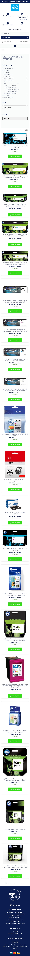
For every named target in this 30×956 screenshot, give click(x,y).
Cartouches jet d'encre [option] (12, 84)
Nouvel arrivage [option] (9, 97)
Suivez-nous (16, 905)
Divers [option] (7, 82)
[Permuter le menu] (15, 46)
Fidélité (15, 29)
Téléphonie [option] (8, 76)
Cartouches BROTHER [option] (12, 89)
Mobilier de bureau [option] (9, 68)
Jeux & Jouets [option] (8, 78)
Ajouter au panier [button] (15, 156)
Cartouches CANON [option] (12, 87)
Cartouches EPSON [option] (11, 91)
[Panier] (21, 42)
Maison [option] (6, 70)
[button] (15, 65)
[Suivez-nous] (11, 905)
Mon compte (7, 41)
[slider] (3, 105)
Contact (20, 29)
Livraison (10, 29)
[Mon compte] (2, 42)
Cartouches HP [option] (10, 86)
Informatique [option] (8, 74)
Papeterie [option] (7, 95)
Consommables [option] (9, 80)
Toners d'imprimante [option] (11, 93)
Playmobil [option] (7, 72)
